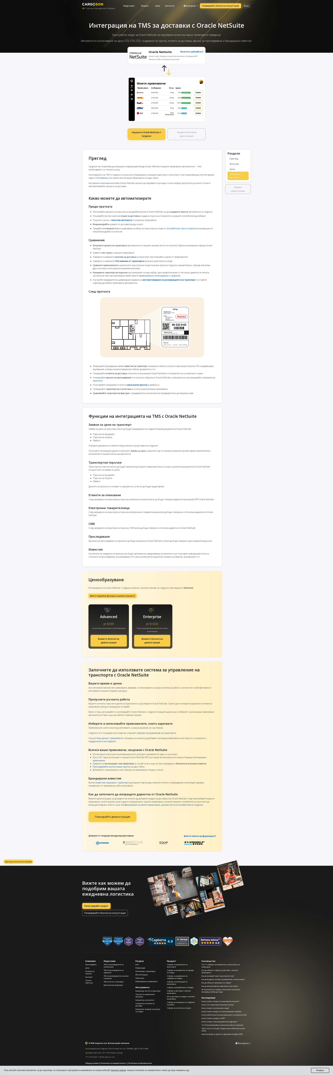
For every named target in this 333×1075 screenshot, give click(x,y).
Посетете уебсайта (190, 51)
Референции (140, 968)
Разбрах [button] (320, 1070)
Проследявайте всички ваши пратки (111, 766)
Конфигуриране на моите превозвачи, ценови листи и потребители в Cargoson (162, 804)
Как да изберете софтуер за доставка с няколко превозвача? (219, 971)
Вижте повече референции (199, 836)
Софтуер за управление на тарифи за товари (180, 971)
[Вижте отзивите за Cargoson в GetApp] (182, 941)
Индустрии (128, 6)
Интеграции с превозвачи (145, 971)
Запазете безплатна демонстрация (186, 134)
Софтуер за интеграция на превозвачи (177, 983)
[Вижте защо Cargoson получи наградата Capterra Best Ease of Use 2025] (118, 941)
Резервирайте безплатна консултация (220, 6)
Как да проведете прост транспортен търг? (217, 976)
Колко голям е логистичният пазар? (215, 1008)
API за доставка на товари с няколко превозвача (181, 997)
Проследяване (91, 964)
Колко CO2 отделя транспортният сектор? (217, 1005)
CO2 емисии (101, 177)
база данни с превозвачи (109, 738)
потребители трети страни (180, 228)
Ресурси (144, 6)
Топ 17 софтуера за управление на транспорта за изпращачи (220, 965)
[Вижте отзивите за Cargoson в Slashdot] (194, 941)
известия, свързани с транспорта (113, 782)
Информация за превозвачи (146, 981)
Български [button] (190, 6)
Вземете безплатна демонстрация (108, 640)
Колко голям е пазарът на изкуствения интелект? (220, 1001)
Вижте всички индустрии (113, 985)
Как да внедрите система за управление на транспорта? (223, 979)
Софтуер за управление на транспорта (177, 965)
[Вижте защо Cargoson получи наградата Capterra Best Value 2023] (107, 941)
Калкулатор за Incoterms (144, 1000)
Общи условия (92, 1063)
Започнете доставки (235, 176)
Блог (137, 964)
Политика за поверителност (113, 1063)
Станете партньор (89, 981)
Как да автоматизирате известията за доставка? (219, 986)
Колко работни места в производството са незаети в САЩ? (224, 1015)
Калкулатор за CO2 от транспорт (148, 991)
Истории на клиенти (89, 972)
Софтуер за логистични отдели (179, 1008)
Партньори (139, 978)
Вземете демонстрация (238, 189)
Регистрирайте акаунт (96, 906)
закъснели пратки (137, 384)
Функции (234, 163)
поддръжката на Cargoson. (102, 741)
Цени (157, 6)
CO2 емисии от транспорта (129, 261)
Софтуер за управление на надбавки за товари (177, 977)
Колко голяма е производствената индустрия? (219, 1022)
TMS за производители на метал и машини (116, 977)
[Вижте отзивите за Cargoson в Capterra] (160, 941)
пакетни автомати (121, 220)
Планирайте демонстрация (112, 816)
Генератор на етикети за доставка (145, 1004)
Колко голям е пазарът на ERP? (213, 1018)
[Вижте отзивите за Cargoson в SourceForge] (228, 941)
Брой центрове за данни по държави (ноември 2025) (222, 1034)
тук (187, 1070)
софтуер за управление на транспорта (156, 733)
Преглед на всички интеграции (18, 861)
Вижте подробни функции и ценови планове (111, 596)
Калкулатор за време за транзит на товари (147, 1010)
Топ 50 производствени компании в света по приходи (222, 1025)
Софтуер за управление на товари (180, 987)
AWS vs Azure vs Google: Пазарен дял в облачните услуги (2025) (223, 1029)
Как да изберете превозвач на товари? (216, 983)
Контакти (169, 6)
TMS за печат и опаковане (114, 982)
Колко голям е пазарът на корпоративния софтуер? (221, 1011)
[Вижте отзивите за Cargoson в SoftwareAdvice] (210, 941)
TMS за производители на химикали (114, 971)
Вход (246, 6)
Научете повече (118, 1070)
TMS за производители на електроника (114, 965)
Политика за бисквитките (140, 1063)
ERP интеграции (141, 975)
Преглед (234, 158)
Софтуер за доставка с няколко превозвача (179, 992)
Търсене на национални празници (145, 995)
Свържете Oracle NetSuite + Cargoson (146, 134)
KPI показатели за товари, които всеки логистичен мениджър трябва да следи (220, 990)
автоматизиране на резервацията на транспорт (169, 279)
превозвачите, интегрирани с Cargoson (159, 275)
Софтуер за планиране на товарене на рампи (181, 1003)
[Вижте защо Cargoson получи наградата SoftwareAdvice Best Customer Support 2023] (128, 941)
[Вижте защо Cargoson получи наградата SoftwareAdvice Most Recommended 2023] (140, 941)
